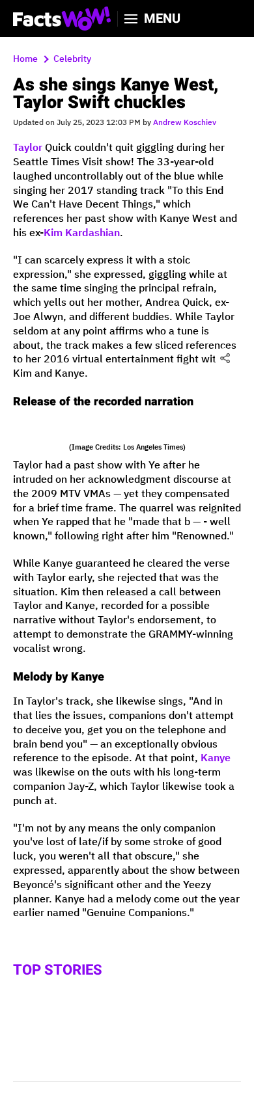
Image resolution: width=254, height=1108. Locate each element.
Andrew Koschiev (184, 122)
